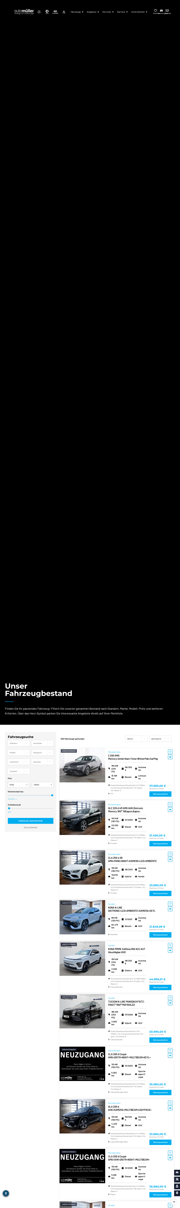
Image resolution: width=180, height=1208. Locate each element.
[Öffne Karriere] (127, 11)
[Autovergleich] (161, 10)
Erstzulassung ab (14, 805)
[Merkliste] (155, 10)
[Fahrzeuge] (177, 1173)
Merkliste (156, 13)
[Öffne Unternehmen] (146, 11)
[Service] (177, 1180)
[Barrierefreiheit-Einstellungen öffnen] (6, 1193)
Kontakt (168, 13)
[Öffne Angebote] (98, 11)
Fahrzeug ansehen (160, 794)
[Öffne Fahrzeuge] (82, 11)
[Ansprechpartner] (177, 1186)
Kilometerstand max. (16, 792)
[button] (27, 743)
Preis (10, 778)
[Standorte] (177, 1193)
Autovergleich (163, 13)
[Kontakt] (167, 10)
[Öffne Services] (113, 11)
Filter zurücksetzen (30, 827)
